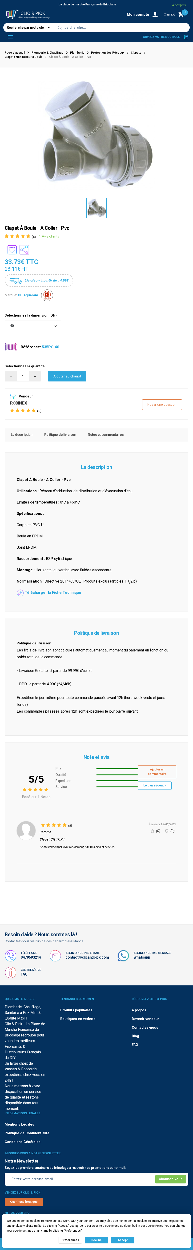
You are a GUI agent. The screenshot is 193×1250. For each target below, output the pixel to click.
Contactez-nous (145, 1028)
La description (21, 435)
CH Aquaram (28, 295)
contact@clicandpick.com (87, 957)
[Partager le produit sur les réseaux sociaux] (24, 250)
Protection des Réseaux (107, 52)
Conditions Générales (22, 1142)
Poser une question (162, 405)
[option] (96, 208)
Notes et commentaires (106, 435)
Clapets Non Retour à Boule (24, 57)
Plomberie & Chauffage (48, 52)
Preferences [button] (73, 1230)
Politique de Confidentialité (27, 1133)
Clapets (136, 52)
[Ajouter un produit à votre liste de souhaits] (12, 250)
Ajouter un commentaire (157, 772)
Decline (96, 1240)
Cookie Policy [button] (154, 1225)
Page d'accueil (15, 52)
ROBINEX (18, 403)
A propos (179, 5)
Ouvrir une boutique (24, 1201)
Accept (123, 1240)
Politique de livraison (60, 435)
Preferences (70, 1240)
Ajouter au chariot (67, 376)
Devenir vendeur (145, 1019)
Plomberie (77, 52)
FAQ (24, 974)
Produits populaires (76, 1010)
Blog (135, 1036)
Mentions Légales (19, 1125)
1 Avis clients (49, 236)
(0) (157, 831)
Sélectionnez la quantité (25, 366)
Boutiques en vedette (78, 1019)
